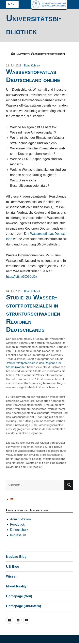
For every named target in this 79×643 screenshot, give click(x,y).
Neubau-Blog (16, 556)
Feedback (17, 524)
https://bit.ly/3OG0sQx (21, 276)
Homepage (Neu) (19, 596)
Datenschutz (19, 529)
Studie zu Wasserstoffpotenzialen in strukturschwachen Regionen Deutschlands (33, 313)
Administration (20, 519)
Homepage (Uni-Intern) (23, 606)
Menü (12, 4)
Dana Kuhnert (32, 65)
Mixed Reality (16, 586)
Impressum (18, 535)
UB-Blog (12, 566)
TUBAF (49, 4)
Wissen (11, 576)
